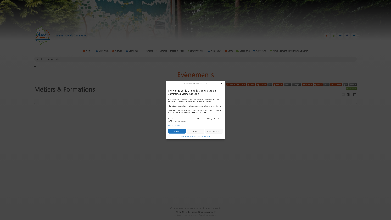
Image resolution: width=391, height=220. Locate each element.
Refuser (195, 131)
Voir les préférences (214, 131)
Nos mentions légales (203, 136)
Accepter (177, 131)
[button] (222, 84)
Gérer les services (174, 125)
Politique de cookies (187, 136)
